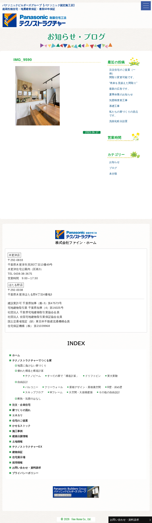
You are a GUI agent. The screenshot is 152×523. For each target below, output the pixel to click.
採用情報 (17, 462)
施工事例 (17, 431)
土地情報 (17, 441)
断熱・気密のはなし (29, 398)
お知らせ (114, 162)
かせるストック (21, 425)
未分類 (113, 173)
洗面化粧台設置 (118, 121)
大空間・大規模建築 (81, 392)
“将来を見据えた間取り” (123, 83)
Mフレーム (56, 392)
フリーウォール (54, 387)
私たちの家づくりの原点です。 (123, 113)
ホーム (16, 355)
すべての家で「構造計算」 (63, 375)
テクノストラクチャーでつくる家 (32, 360)
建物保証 (17, 452)
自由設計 (22, 382)
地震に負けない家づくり (31, 365)
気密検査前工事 (118, 100)
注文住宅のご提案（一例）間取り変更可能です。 (122, 73)
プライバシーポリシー (25, 473)
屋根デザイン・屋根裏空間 (85, 387)
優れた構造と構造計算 (30, 370)
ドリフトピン (93, 375)
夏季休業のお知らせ (121, 94)
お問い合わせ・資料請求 (124, 519)
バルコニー (31, 387)
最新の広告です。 (119, 88)
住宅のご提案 (20, 420)
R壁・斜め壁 (114, 387)
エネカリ (17, 415)
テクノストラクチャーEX (27, 446)
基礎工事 (114, 106)
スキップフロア (34, 392)
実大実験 (112, 375)
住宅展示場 (18, 457)
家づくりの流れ (21, 410)
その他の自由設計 (109, 392)
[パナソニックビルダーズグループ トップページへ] (76, 496)
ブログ (113, 168)
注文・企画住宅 (21, 404)
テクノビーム (33, 375)
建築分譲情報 (20, 436)
